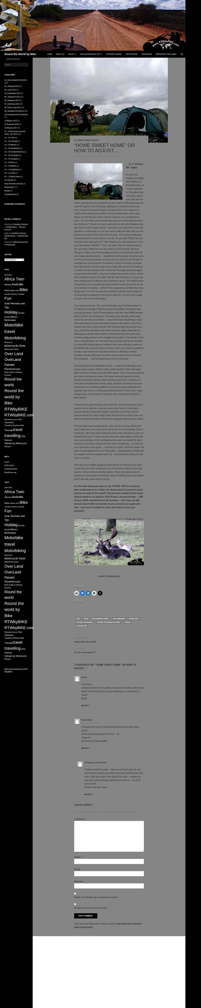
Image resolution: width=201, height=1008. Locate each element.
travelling (82, 626)
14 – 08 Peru (9, 162)
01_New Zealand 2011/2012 (15, 80)
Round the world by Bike (108, 622)
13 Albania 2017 (11, 128)
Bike (86, 619)
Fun (7, 298)
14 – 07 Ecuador (11, 159)
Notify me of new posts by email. (91, 908)
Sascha (15, 419)
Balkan (7, 290)
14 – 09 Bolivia (10, 166)
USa (23, 436)
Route (71, 54)
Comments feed (10, 469)
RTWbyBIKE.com (19, 415)
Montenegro (10, 320)
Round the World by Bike (20, 54)
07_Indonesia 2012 (12, 104)
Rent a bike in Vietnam (13, 372)
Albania (7, 285)
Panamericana (12, 369)
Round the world (85, 622)
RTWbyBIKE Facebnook (14, 204)
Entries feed (9, 465)
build (84, 677)
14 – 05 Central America (14, 152)
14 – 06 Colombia (11, 155)
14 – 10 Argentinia (11, 169)
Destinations (132, 54)
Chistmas (13, 294)
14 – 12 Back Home (12, 177)
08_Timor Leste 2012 (12, 108)
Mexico (14, 317)
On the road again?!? (85, 651)
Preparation (9, 187)
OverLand (133, 619)
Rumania (8, 420)
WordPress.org (10, 472)
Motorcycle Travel (11, 349)
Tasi (20, 419)
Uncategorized (10, 194)
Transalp (8, 430)
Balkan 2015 (14, 290)
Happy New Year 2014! (85, 640)
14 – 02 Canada (10, 141)
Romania (7, 375)
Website (78, 881)
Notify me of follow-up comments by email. (96, 897)
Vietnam (8, 440)
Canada (7, 294)
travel (127, 622)
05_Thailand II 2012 (12, 97)
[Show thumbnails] (109, 576)
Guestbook (147, 54)
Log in (6, 462)
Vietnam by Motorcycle (15, 443)
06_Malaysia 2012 (11, 100)
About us (60, 54)
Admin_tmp (97, 156)
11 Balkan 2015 (10, 121)
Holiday (11, 312)
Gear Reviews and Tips (90, 54)
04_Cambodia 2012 (12, 93)
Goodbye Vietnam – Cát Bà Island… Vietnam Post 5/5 (16, 227)
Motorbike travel (100, 619)
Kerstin (7, 317)
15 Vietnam (9, 180)
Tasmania (8, 422)
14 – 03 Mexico (10, 145)
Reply (87, 706)
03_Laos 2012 (10, 90)
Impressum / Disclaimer (166, 54)
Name (78, 857)
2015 (10, 275)
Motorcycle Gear (14, 345)
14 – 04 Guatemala (12, 148)
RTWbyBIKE (16, 409)
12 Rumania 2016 (11, 124)
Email (78, 869)
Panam (9, 365)
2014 (78, 619)
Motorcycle (8, 342)
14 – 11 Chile (9, 173)
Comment (80, 819)
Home (49, 54)
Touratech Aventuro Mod (14, 425)
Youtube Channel (114, 54)
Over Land (13, 354)
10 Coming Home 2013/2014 (86, 140)
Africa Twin (14, 279)
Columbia (21, 294)
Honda (21, 313)
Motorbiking (119, 619)
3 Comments (113, 156)
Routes (7, 191)
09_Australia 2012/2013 (14, 111)
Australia (17, 284)
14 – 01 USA (9, 138)
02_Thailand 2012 (11, 86)
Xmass (7, 446)
